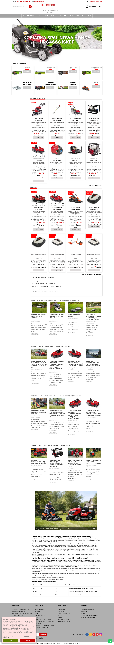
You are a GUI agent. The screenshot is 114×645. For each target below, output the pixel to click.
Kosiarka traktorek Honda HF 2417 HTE (39, 212)
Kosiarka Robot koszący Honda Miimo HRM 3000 (38, 255)
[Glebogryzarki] (86, 73)
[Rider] (86, 88)
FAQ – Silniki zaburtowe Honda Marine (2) (42, 289)
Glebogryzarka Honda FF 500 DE (38, 123)
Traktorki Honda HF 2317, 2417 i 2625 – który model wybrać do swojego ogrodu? (75, 363)
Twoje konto (63, 605)
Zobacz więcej (27, 71)
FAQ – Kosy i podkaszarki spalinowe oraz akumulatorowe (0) (46, 291)
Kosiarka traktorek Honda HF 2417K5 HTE (39, 163)
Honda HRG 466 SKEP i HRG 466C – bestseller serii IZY (39, 412)
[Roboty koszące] (63, 88)
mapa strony (38, 623)
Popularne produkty (37, 98)
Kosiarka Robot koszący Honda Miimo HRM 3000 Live (94, 212)
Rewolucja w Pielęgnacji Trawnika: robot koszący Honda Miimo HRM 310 (93, 317)
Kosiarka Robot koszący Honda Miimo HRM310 (94, 255)
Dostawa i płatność (39, 609)
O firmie (38, 15)
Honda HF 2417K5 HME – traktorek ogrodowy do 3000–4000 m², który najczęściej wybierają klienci (57, 365)
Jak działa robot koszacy (74, 315)
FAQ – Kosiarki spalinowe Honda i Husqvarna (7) (43, 283)
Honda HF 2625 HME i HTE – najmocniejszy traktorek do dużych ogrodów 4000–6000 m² (39, 364)
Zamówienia (61, 611)
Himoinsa (53, 15)
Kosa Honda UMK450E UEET (57, 122)
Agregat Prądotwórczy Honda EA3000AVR (94, 123)
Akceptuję (27, 640)
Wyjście (10, 640)
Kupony (60, 617)
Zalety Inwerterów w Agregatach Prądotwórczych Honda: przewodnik (75, 462)
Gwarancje (37, 611)
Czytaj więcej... (35, 333)
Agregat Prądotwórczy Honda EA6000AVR (75, 163)
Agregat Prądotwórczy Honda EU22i (57, 163)
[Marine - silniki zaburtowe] (17, 88)
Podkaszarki (50, 68)
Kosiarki (27, 68)
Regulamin (37, 613)
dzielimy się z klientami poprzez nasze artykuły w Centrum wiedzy (64, 554)
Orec (77, 15)
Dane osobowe (61, 609)
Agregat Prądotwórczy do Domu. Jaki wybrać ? (38, 461)
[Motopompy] (63, 73)
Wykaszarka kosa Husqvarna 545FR (75, 255)
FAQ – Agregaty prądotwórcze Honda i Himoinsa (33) (45, 281)
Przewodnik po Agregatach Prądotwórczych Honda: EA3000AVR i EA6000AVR (56, 463)
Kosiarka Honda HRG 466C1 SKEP (75, 123)
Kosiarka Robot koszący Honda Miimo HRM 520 (57, 255)
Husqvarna (62, 15)
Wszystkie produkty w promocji (92, 274)
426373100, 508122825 (22, 1)
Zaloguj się (92, 1)
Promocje (33, 187)
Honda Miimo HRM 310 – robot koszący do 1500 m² (57, 316)
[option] (39, 319)
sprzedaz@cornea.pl (39, 1)
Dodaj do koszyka (39, 137)
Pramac (71, 15)
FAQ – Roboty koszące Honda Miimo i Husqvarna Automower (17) (47, 286)
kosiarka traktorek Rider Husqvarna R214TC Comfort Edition (75, 212)
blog (83, 15)
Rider (96, 83)
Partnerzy (37, 617)
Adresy (60, 615)
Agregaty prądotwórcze (50, 83)
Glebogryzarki (96, 68)
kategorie (30, 15)
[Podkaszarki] (40, 73)
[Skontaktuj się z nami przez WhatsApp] (110, 641)
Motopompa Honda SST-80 (93, 162)
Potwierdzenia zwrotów (64, 613)
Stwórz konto (99, 1)
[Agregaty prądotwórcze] (40, 88)
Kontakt (84, 605)
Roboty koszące (73, 83)
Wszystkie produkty (95, 185)
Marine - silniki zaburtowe (27, 83)
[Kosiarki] (17, 73)
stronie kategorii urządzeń (58, 579)
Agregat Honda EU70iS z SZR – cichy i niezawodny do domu (93, 461)
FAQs (89, 15)
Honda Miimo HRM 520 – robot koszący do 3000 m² (38, 316)
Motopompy (73, 68)
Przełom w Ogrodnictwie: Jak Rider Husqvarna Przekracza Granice (93, 363)
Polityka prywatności (40, 615)
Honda (46, 15)
